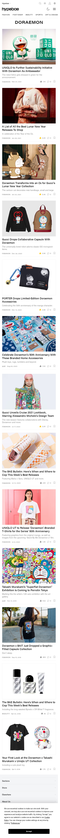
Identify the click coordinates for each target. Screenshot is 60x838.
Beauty (29, 14)
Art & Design (51, 14)
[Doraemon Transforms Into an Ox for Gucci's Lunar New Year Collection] (29, 162)
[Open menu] (54, 9)
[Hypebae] (10, 9)
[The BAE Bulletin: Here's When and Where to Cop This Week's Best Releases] (29, 450)
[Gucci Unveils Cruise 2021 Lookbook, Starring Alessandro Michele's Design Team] (29, 392)
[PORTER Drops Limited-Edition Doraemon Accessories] (29, 277)
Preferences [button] (15, 823)
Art (4, 366)
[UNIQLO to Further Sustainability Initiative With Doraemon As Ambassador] (29, 47)
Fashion (6, 14)
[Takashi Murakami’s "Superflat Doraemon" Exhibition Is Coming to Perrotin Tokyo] (29, 566)
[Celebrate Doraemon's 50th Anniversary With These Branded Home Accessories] (29, 334)
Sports (39, 14)
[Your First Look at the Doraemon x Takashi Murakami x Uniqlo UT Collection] (29, 737)
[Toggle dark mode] (48, 9)
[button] (54, 81)
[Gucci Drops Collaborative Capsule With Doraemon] (29, 218)
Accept (29, 831)
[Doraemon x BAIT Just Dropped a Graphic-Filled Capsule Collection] (29, 625)
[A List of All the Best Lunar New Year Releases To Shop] (29, 106)
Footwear (18, 14)
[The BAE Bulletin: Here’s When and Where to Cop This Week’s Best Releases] (29, 681)
